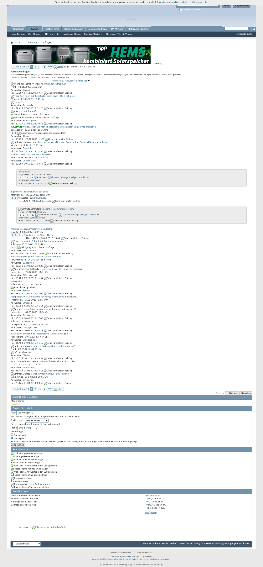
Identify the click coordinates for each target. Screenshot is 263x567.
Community (31, 42)
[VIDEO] (149, 505)
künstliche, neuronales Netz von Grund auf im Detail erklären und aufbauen (71, 142)
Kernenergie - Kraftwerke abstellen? (57, 209)
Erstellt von (64, 77)
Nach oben (246, 393)
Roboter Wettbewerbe (22, 321)
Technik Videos (124, 34)
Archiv (173, 543)
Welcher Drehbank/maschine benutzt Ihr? (32, 229)
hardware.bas (17, 195)
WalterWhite (17, 114)
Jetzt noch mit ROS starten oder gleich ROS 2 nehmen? (47, 96)
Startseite (18, 29)
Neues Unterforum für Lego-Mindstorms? (54, 346)
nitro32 (14, 232)
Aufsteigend (19, 435)
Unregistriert (17, 272)
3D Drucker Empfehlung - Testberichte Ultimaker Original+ (40, 334)
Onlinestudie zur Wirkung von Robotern (62, 269)
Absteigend (19, 438)
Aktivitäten (111, 34)
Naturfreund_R (18, 260)
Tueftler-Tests (51, 29)
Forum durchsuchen (40, 77)
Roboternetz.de (160, 543)
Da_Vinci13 (23, 175)
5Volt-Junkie (17, 377)
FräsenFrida (17, 300)
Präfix (14, 428)
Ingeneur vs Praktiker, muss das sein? (29, 192)
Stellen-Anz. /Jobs (73, 29)
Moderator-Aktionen (73, 34)
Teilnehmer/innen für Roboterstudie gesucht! (53, 309)
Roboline (15, 244)
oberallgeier (17, 130)
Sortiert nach (17, 420)
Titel (54, 77)
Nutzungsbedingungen (226, 543)
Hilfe (226, 5)
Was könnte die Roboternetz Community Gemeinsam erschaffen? (44, 361)
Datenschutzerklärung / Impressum (196, 543)
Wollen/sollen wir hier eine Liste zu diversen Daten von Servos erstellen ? (59, 127)
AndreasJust (17, 157)
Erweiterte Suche (244, 34)
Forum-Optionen (19, 77)
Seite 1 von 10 (21, 67)
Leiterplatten (17, 281)
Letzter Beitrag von (78, 81)
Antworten (57, 81)
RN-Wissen (117, 29)
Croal (13, 364)
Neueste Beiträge (97, 29)
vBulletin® (126, 557)
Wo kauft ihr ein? (27, 111)
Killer (13, 284)
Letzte (51, 66)
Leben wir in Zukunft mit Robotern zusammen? (42, 241)
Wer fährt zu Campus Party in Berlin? (51, 374)
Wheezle (15, 99)
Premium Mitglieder (93, 34)
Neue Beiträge (18, 34)
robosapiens (17, 337)
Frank (13, 87)
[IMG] (148, 502)
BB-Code (150, 495)
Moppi (14, 145)
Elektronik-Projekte (138, 29)
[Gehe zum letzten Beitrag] (58, 93)
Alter (13, 413)
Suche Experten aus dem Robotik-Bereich (31, 154)
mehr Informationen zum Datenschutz (168, 2)
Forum (34, 29)
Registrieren (242, 5)
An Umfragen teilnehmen (53, 84)
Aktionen (37, 34)
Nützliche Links (52, 34)
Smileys (149, 498)
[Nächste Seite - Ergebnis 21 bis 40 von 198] (44, 67)
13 (33, 215)
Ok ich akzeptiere (201, 2)
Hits (67, 81)
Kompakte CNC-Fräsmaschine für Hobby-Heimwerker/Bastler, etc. (44, 297)
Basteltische (24, 172)
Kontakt (147, 543)
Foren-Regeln (150, 513)
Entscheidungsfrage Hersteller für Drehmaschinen (36, 256)
